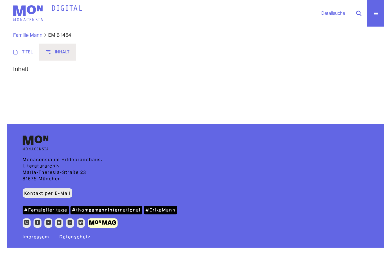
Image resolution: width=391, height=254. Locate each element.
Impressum (36, 236)
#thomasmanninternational (106, 210)
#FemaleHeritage (45, 210)
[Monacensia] (28, 13)
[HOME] (67, 8)
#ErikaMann (160, 210)
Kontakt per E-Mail (47, 193)
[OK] (358, 13)
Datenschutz (75, 236)
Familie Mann (28, 35)
